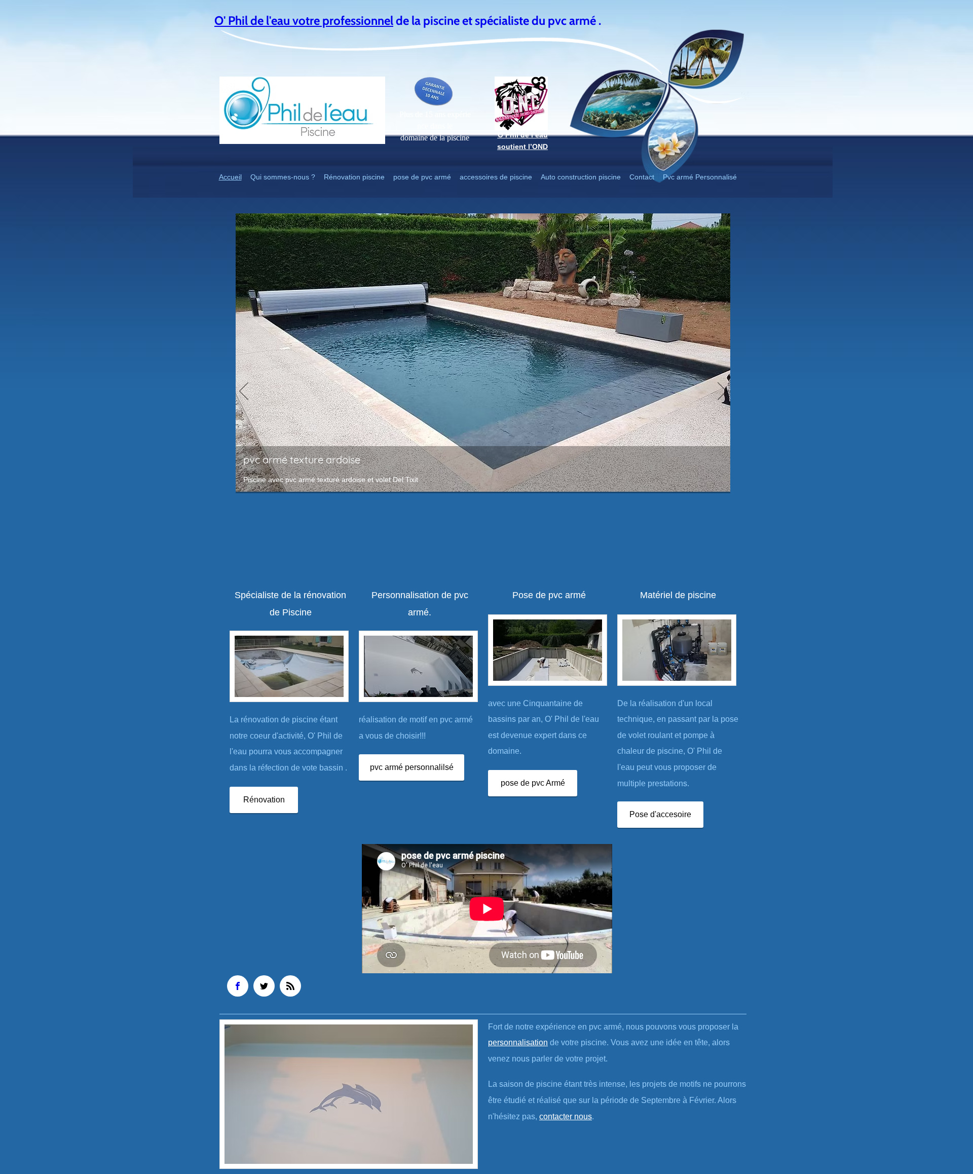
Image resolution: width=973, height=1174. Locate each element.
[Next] (722, 391)
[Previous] (243, 391)
